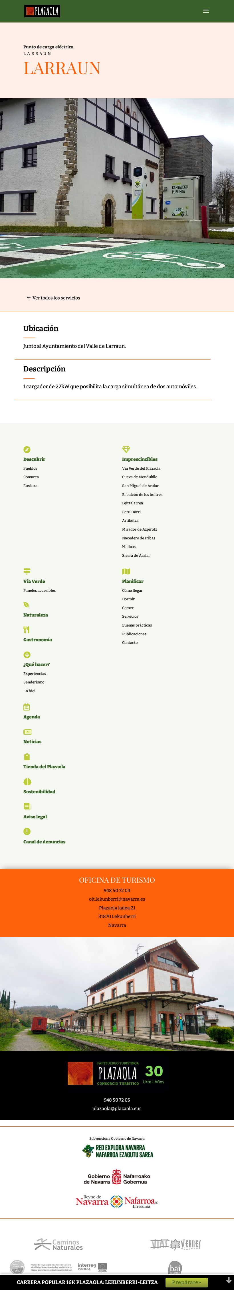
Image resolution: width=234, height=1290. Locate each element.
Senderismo (33, 682)
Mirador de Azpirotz (139, 529)
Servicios (130, 616)
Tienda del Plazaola (44, 766)
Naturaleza (35, 615)
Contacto (130, 642)
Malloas (129, 547)
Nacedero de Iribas (138, 538)
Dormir (128, 599)
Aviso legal (35, 816)
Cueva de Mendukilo (139, 477)
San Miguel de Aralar (140, 486)
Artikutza (130, 520)
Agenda (31, 717)
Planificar (133, 581)
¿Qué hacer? (36, 664)
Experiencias (34, 673)
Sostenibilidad (39, 791)
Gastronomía (37, 639)
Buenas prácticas (137, 625)
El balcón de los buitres (142, 494)
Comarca (31, 477)
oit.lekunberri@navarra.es (117, 899)
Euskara (30, 486)
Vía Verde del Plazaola (141, 468)
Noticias (32, 741)
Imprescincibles (140, 459)
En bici (29, 691)
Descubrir (34, 459)
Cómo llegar (132, 590)
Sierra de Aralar (136, 555)
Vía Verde (34, 581)
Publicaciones (134, 634)
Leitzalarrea (132, 503)
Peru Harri (131, 512)
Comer (128, 608)
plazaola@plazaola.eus (117, 1108)
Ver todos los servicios (56, 298)
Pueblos (30, 468)
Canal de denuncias (44, 842)
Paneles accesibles (39, 590)
